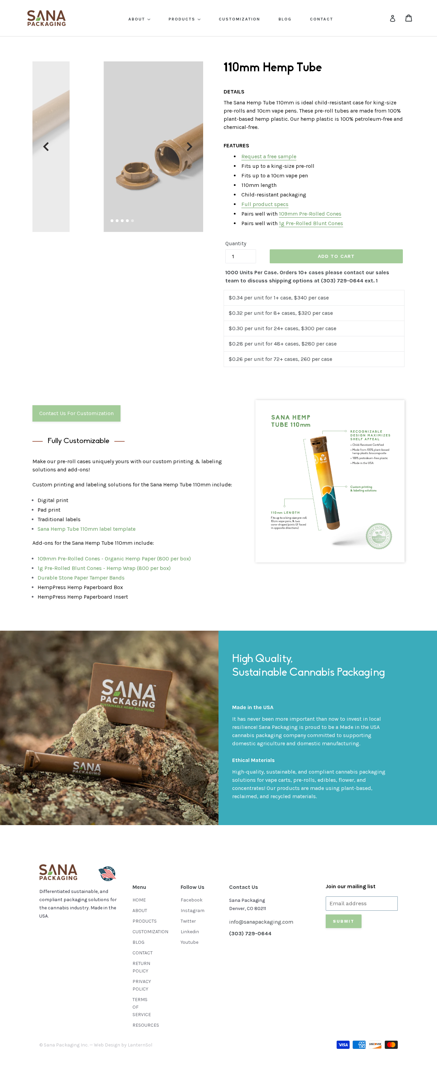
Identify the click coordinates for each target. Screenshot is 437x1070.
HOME (139, 900)
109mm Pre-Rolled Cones (310, 213)
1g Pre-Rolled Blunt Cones (311, 223)
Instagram (193, 910)
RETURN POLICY (141, 967)
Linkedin (190, 932)
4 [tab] (127, 220)
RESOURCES (145, 1025)
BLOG (285, 19)
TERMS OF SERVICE (141, 1007)
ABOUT (137, 19)
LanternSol (140, 1045)
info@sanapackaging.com (261, 922)
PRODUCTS (183, 19)
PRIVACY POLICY (141, 985)
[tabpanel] (117, 146)
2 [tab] (117, 220)
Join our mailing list (351, 886)
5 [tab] (132, 220)
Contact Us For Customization (76, 413)
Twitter (188, 921)
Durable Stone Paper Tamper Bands (81, 577)
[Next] (189, 147)
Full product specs (264, 204)
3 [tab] (122, 220)
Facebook (191, 900)
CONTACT (321, 19)
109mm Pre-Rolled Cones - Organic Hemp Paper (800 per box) (114, 558)
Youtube (189, 942)
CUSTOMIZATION (239, 19)
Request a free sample (268, 156)
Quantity (235, 243)
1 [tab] (112, 220)
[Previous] (46, 147)
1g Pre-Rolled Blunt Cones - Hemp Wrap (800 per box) (104, 568)
